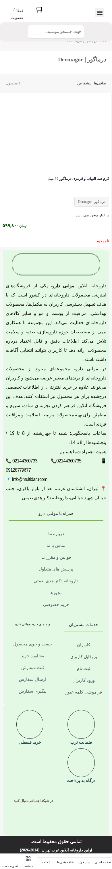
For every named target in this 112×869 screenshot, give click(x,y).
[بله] (47, 819)
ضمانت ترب (81, 742)
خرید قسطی (30, 742)
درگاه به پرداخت (81, 780)
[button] (99, 12)
